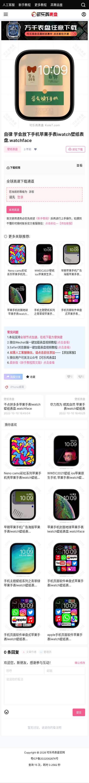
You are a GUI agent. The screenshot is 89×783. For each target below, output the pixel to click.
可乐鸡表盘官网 (55, 752)
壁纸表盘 (12, 149)
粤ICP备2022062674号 (44, 758)
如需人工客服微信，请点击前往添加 (32, 352)
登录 (20, 197)
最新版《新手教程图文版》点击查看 (32, 362)
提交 (78, 712)
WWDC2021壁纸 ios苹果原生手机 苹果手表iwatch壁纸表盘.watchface (66, 477)
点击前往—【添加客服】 (59, 223)
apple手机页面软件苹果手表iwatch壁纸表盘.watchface (65, 639)
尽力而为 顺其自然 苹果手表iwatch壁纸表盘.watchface (67, 408)
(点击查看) (63, 342)
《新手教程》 (43, 218)
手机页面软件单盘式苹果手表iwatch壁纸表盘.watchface (65, 585)
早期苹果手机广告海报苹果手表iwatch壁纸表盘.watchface (22, 531)
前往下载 (77, 149)
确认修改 (80, 662)
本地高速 (14, 209)
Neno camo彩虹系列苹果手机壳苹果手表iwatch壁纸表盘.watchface (22, 477)
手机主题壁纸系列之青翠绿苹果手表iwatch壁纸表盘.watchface (22, 585)
